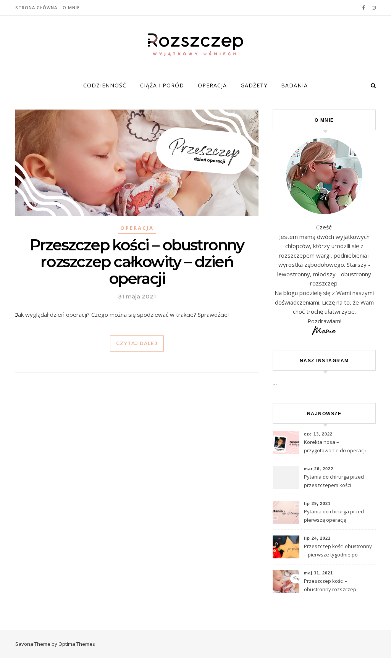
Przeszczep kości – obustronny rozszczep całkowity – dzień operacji (137, 261)
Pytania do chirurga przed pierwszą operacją (334, 515)
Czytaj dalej (136, 343)
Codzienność (104, 85)
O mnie (71, 7)
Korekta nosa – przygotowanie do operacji (335, 446)
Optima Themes (76, 643)
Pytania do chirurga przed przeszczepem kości (334, 481)
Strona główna (36, 7)
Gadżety (254, 85)
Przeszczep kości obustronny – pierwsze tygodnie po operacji (338, 551)
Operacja (212, 85)
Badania (294, 85)
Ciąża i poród (162, 85)
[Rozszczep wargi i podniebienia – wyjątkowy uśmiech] (195, 44)
